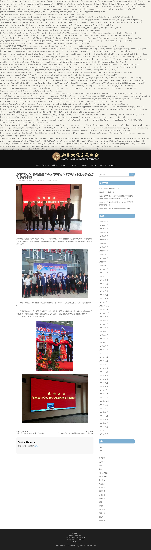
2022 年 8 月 (103, 258)
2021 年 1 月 (103, 302)
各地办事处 (103, 476)
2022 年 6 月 (103, 266)
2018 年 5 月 (103, 420)
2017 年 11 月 (103, 431)
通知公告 (102, 509)
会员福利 (102, 462)
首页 (37, 165)
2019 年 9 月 (103, 361)
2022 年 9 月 (103, 254)
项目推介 (95, 165)
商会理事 (102, 484)
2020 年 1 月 (103, 346)
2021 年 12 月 (104, 273)
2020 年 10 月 (104, 313)
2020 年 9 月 (103, 317)
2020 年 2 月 (103, 343)
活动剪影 (64, 165)
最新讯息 (75, 165)
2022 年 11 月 (104, 251)
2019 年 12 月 (104, 350)
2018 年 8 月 (103, 408)
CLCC (101, 454)
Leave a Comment (52, 180)
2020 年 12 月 (104, 306)
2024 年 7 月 (103, 225)
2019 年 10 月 (104, 357)
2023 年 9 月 (103, 240)
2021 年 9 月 (103, 280)
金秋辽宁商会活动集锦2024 (109, 189)
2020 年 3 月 (103, 339)
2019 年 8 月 (103, 364)
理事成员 (55, 165)
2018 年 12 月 (104, 394)
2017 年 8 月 (103, 434)
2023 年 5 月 (103, 247)
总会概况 (44, 165)
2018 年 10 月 (104, 401)
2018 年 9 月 (103, 405)
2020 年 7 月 (103, 324)
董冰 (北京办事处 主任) (107, 192)
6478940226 (81, 537)
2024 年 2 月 (103, 229)
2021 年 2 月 (103, 298)
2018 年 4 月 (103, 423)
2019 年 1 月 (103, 390)
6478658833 (78, 535)
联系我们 (112, 165)
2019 (100, 451)
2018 (101, 447)
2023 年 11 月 (104, 236)
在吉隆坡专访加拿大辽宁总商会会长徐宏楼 (114, 209)
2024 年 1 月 (103, 233)
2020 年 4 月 (103, 335)
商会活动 (29, 180)
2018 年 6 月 (103, 416)
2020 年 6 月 (103, 328)
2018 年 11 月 (103, 397)
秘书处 (101, 506)
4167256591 (80, 540)
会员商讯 (103, 165)
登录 (36, 446)
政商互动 (84, 165)
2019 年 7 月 (103, 368)
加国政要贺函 (103, 473)
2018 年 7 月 (103, 412)
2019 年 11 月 (103, 353)
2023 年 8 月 (103, 244)
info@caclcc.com (78, 542)
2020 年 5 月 (103, 332)
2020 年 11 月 (104, 309)
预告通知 (102, 520)
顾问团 (101, 517)
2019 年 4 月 (103, 379)
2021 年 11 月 (103, 277)
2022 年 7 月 (103, 262)
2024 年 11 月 (104, 222)
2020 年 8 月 (104, 321)
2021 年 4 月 (103, 295)
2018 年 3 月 (103, 427)
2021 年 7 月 (103, 288)
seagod (21, 180)
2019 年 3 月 (103, 383)
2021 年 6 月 (103, 291)
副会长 (101, 469)
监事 (100, 502)
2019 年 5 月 (103, 376)
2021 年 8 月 (103, 284)
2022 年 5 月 (103, 269)
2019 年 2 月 (103, 387)
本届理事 (102, 491)
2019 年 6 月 (103, 372)
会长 (100, 465)
